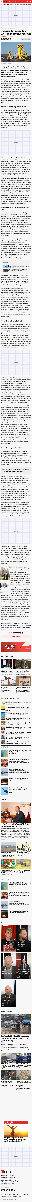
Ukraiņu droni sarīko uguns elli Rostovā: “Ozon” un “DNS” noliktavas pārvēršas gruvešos (7, 1084)
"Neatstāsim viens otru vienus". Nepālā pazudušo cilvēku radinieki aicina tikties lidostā (19, 761)
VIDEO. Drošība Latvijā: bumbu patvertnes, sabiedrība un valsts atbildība (17, 737)
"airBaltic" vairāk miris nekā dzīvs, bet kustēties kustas (23, 871)
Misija (10, 1194)
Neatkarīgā (6, 28)
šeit (23, 471)
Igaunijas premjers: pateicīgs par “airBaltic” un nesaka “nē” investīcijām (18, 728)
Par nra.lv (2, 1194)
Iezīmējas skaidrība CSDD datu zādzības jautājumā (15, 825)
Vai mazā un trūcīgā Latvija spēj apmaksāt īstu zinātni (22, 854)
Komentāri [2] (16, 636)
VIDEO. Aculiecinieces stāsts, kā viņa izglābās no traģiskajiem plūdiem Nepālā (8, 1066)
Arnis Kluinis (3, 36)
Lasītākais (5, 747)
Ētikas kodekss (9, 1196)
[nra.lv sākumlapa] (5, 1)
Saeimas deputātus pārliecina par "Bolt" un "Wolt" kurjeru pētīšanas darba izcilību (8, 872)
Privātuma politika (15, 1194)
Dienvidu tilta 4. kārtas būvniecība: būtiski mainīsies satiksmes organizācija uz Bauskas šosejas (23, 690)
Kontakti (19, 1196)
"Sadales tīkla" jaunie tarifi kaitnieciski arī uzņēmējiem (18, 703)
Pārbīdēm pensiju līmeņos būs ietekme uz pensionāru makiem (17, 718)
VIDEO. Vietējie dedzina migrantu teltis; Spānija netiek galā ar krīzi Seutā (23, 1066)
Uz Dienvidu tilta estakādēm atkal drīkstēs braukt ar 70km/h (6, 689)
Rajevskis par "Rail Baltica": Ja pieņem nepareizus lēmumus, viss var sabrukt (7, 672)
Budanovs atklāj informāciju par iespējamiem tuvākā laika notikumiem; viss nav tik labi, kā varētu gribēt (18, 266)
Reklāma (6, 1194)
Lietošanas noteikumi (24, 1194)
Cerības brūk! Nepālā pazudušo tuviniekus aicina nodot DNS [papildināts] (17, 270)
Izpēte (11, 28)
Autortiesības (3, 1196)
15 (13, 704)
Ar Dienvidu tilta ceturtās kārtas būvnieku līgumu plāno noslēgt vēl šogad (18, 742)
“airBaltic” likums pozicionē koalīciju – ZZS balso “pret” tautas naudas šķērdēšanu (7, 854)
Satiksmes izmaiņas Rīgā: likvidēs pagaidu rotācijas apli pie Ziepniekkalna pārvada (23, 672)
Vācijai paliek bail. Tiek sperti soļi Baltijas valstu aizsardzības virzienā (20, 751)
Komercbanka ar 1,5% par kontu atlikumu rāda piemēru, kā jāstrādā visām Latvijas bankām (17, 709)
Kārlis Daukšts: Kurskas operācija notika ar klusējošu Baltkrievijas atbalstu (18, 733)
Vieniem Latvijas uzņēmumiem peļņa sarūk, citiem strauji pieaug (18, 723)
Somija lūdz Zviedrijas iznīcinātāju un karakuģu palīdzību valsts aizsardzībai (18, 770)
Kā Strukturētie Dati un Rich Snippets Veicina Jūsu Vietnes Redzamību (16, 714)
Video (3, 923)
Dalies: (10, 632)
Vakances (15, 1196)
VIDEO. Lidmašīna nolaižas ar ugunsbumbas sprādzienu (18, 779)
